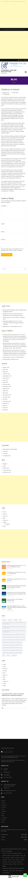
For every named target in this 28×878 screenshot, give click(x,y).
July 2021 (5, 405)
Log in (4, 466)
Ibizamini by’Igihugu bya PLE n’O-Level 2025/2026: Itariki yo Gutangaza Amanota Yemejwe (13, 322)
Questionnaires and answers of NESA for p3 (12, 645)
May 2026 (5, 371)
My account (13, 862)
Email (3, 231)
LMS (20, 619)
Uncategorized (6, 94)
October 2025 (6, 373)
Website (3, 239)
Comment (4, 206)
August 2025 (6, 378)
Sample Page (5, 870)
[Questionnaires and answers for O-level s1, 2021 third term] (4, 573)
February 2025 (6, 384)
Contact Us (5, 520)
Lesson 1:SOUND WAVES (17, 357)
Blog (4, 518)
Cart (24, 855)
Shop (4, 673)
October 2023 (6, 397)
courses (10, 619)
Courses (5, 514)
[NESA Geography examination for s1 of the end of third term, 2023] (4, 567)
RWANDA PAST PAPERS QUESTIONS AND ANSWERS (13, 868)
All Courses (9, 853)
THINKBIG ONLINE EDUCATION (9, 71)
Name (3, 224)
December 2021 (7, 401)
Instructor (22, 859)
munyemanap (15, 92)
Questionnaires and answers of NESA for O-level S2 (14, 637)
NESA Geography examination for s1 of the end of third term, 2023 (16, 566)
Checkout (7, 857)
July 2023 (5, 399)
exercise (15, 619)
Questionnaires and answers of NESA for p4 (12, 647)
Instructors (5, 862)
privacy (10, 864)
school (8, 655)
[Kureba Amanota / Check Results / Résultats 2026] (4, 600)
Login (21, 60)
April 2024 (5, 393)
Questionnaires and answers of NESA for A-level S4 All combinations (14, 623)
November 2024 (7, 386)
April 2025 (5, 382)
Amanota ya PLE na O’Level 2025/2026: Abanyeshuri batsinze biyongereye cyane (16, 593)
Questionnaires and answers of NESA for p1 (12, 642)
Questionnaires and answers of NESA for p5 (12, 650)
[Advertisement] (14, 17)
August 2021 (6, 403)
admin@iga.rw (7, 775)
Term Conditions (19, 870)
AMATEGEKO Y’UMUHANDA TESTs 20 (12, 326)
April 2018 (5, 409)
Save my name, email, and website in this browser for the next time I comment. (12, 249)
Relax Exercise (15, 359)
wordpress (14, 655)
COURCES (5, 451)
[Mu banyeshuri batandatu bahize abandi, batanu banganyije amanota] (4, 587)
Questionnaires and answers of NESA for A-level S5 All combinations (14, 627)
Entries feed (6, 468)
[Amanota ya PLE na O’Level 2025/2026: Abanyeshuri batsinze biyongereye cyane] (4, 593)
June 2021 (5, 407)
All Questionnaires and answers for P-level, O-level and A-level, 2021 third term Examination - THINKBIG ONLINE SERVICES (14, 336)
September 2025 (7, 376)
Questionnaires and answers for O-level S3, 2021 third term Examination (15, 339)
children (4, 619)
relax (4, 655)
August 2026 (6, 367)
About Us (5, 516)
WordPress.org (6, 472)
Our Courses (5, 864)
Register (25, 60)
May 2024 (5, 390)
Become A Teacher (17, 853)
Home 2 (18, 859)
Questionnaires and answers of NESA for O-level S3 (14, 639)
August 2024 (6, 388)
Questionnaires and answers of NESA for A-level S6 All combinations (14, 631)
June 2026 (5, 369)
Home (4, 511)
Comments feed (7, 470)
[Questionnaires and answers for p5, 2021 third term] (4, 580)
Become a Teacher (16, 855)
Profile (4, 522)
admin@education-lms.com (9, 790)
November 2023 (7, 395)
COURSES (5, 453)
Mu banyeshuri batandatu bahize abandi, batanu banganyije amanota (16, 586)
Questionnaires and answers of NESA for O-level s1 (14, 634)
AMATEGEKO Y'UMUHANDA (10, 449)
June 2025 (5, 380)
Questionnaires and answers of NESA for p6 (12, 652)
